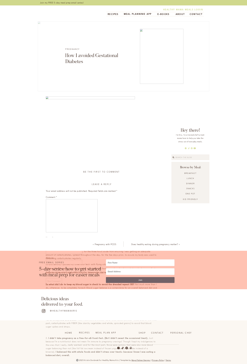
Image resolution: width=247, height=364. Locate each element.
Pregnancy (72, 49)
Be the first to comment (101, 172)
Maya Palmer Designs (141, 360)
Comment (51, 197)
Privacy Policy (158, 360)
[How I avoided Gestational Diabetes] (161, 56)
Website (50, 258)
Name (49, 238)
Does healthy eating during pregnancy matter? (154, 244)
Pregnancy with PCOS (105, 244)
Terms (168, 360)
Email (49, 248)
